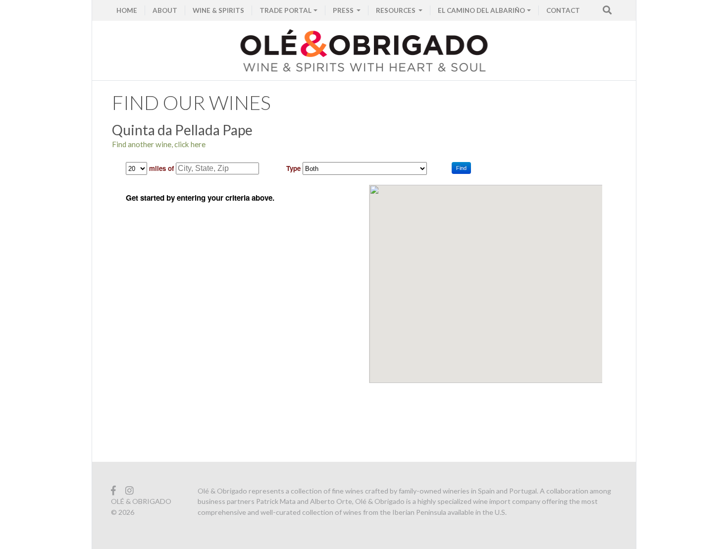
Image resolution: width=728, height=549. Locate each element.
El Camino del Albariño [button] (481, 10)
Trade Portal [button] (286, 10)
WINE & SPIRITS (218, 10)
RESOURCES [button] (396, 10)
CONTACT (563, 10)
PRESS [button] (344, 10)
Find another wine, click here (159, 144)
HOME (126, 10)
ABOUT (165, 10)
